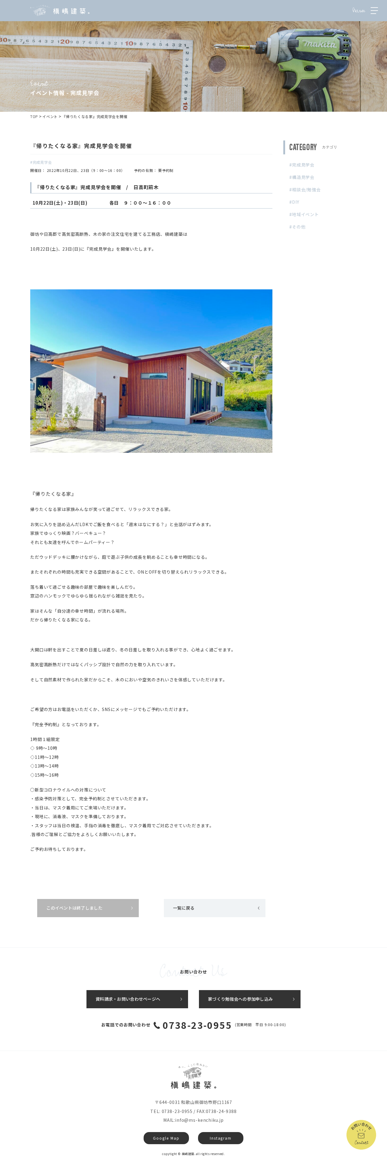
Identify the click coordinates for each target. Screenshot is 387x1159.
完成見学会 (303, 165)
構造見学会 (303, 177)
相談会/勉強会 (306, 189)
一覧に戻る (183, 908)
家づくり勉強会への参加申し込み (240, 999)
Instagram (221, 1138)
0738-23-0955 (197, 1025)
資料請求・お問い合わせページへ (128, 999)
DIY (295, 202)
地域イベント (305, 214)
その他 (298, 227)
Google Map (166, 1138)
